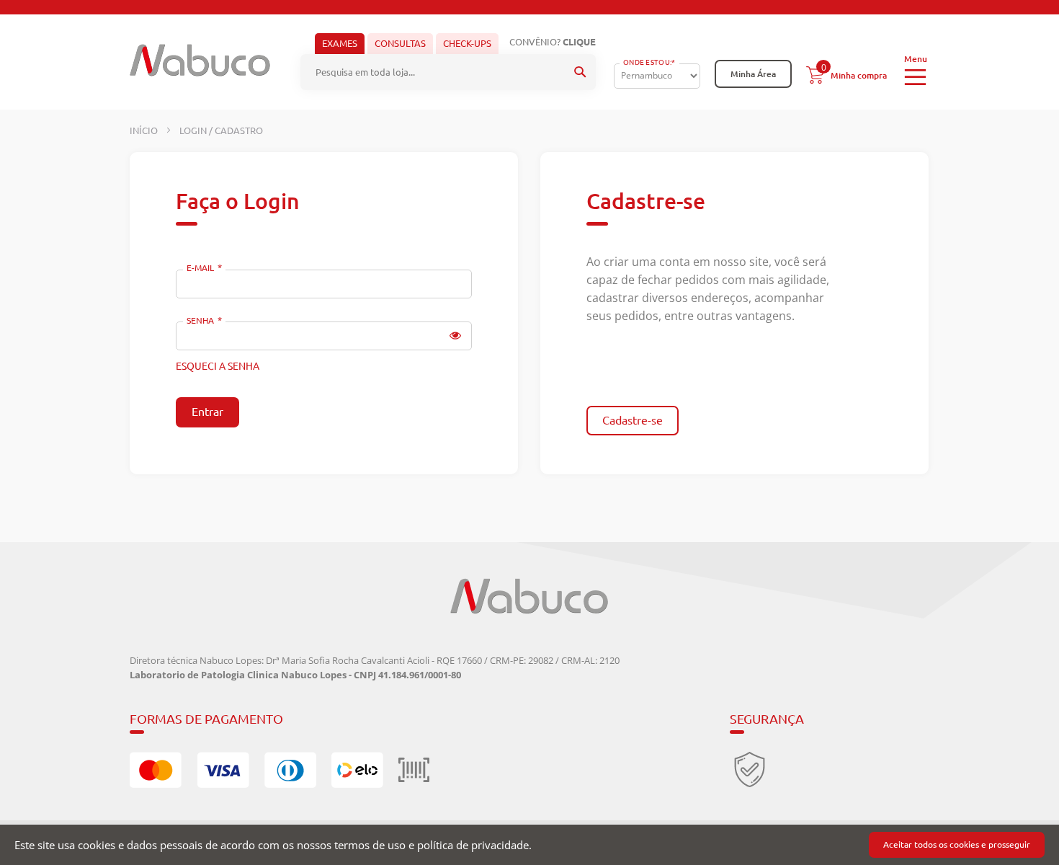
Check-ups (467, 43)
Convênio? (552, 42)
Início (145, 130)
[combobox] (448, 72)
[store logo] (200, 60)
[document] (529, 845)
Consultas (400, 43)
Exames (339, 43)
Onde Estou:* (649, 62)
